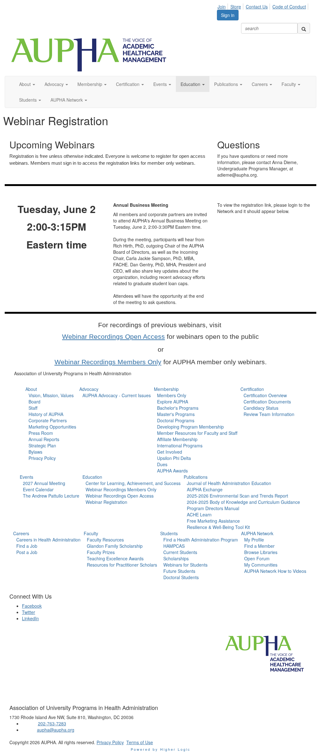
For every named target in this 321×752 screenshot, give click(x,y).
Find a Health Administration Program (200, 539)
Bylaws (35, 452)
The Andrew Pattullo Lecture (51, 496)
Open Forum (257, 558)
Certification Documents (267, 401)
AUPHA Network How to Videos (275, 571)
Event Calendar (38, 489)
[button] (27, 84)
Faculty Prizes (101, 552)
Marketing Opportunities (52, 427)
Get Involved (169, 452)
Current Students (180, 552)
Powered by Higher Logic (161, 749)
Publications (196, 477)
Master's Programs (176, 414)
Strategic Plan (42, 445)
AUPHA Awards (172, 470)
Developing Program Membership (190, 427)
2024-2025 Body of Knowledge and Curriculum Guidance (243, 502)
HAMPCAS (174, 546)
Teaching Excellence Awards (115, 558)
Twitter (28, 612)
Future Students (179, 571)
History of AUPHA (46, 414)
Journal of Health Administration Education (229, 483)
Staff (33, 408)
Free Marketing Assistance (213, 521)
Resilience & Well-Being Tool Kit (218, 527)
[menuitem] (223, 6)
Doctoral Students (181, 577)
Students (169, 533)
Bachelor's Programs (177, 408)
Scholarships (176, 558)
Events (26, 477)
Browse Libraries (260, 552)
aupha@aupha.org (55, 730)
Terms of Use (139, 742)
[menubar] (263, 6)
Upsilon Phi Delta (174, 458)
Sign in (227, 15)
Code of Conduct (289, 6)
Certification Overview (265, 395)
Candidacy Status (261, 408)
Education (92, 477)
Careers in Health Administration (48, 539)
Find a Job (26, 546)
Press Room (41, 433)
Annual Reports (44, 439)
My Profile (254, 539)
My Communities (260, 565)
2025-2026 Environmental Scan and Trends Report (237, 496)
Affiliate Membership (177, 439)
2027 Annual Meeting (44, 483)
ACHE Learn (199, 514)
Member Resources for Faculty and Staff (197, 433)
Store (235, 6)
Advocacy (88, 389)
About (31, 389)
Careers (21, 533)
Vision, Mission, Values (51, 395)
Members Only (171, 395)
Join (222, 6)
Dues (162, 464)
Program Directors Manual (213, 508)
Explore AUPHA (172, 401)
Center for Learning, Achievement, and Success (133, 483)
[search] (303, 28)
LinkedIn (30, 618)
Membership (166, 389)
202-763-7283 (52, 723)
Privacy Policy (42, 458)
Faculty (91, 533)
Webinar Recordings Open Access (113, 336)
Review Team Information (269, 414)
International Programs (180, 445)
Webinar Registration (106, 502)
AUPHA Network (257, 533)
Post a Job (26, 552)
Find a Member (259, 546)
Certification (252, 389)
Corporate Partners (48, 420)
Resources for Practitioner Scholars (122, 565)
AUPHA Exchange (205, 489)
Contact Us (257, 6)
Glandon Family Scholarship (115, 546)
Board (34, 401)
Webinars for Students (185, 565)
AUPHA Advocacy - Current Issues (116, 395)
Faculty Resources (105, 539)
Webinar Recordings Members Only (108, 362)
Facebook (32, 606)
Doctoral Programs (175, 420)
